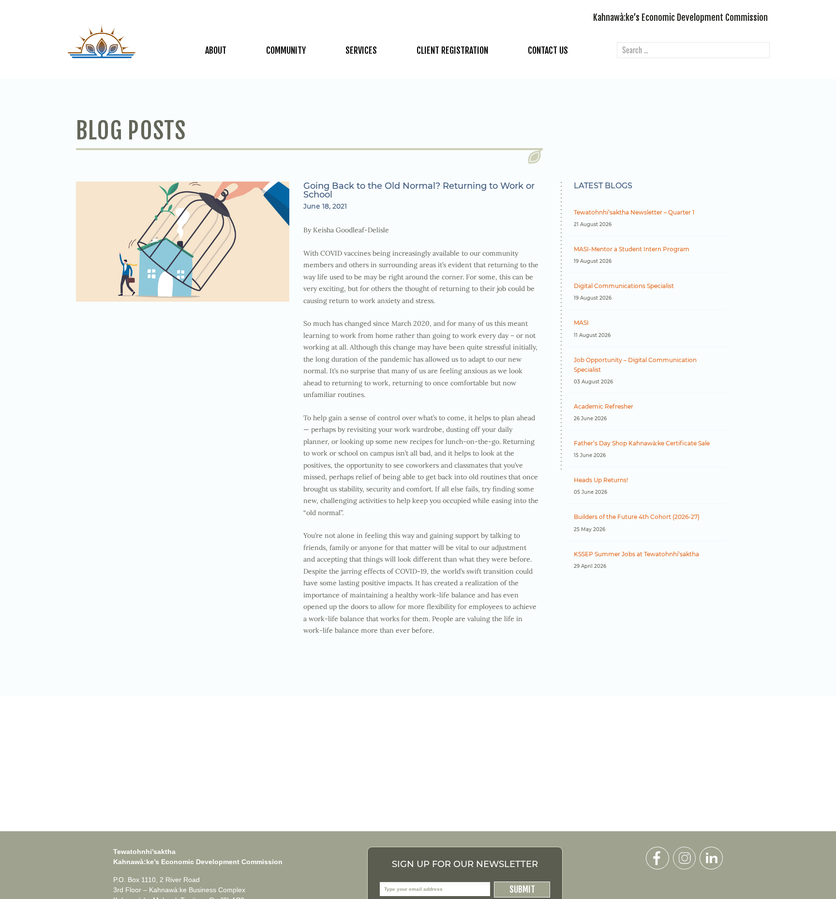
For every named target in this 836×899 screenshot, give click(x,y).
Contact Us (548, 50)
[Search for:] (693, 50)
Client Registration (452, 50)
